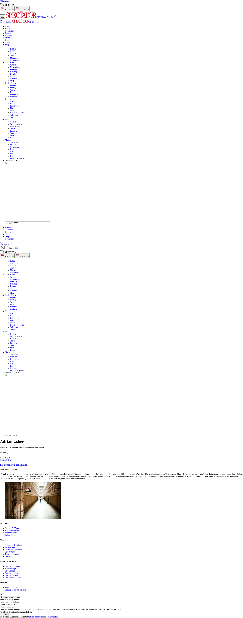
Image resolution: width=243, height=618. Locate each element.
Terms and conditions (13, 549)
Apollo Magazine (12, 568)
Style (12, 135)
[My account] (54, 17)
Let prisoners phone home (13, 464)
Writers (8, 28)
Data (12, 92)
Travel (12, 129)
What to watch (16, 124)
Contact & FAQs (12, 528)
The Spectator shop (13, 571)
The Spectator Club (13, 578)
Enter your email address (10, 599)
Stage (12, 117)
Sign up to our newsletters (15, 590)
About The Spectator (13, 545)
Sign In (50, 17)
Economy (14, 94)
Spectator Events (11, 575)
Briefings (8, 35)
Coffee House (10, 83)
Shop (7, 44)
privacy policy (52, 617)
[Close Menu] (2, 247)
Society (13, 88)
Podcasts (8, 33)
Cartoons (13, 156)
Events (8, 38)
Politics (13, 49)
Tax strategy (10, 552)
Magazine (14, 58)
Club (7, 40)
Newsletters (9, 31)
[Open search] (1, 244)
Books (12, 103)
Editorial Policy (11, 535)
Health (12, 138)
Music (12, 110)
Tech (12, 56)
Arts (12, 101)
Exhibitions (14, 106)
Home (7, 26)
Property (13, 131)
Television (14, 115)
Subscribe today (11, 587)
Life (6, 119)
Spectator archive (12, 573)
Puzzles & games (17, 158)
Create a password (7, 604)
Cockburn (14, 51)
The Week (14, 142)
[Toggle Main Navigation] (2, 16)
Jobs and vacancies (12, 554)
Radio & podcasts (17, 113)
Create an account (7, 597)
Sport (12, 133)
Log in (19, 597)
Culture (13, 53)
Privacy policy (11, 547)
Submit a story (11, 533)
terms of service (36, 617)
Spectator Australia (12, 566)
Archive (8, 42)
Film (12, 108)
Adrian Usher (5, 460)
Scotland (13, 97)
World (12, 90)
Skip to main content (8, 1)
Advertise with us (12, 530)
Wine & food (15, 126)
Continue (4, 614)
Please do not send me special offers (17, 612)
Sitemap (8, 556)
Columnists (14, 147)
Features (13, 145)
